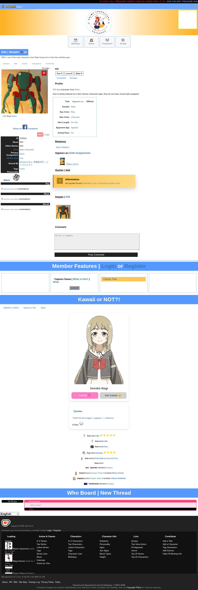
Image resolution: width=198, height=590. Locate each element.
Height (103, 557)
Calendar (41, 560)
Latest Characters (76, 547)
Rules (57, 582)
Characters (107, 43)
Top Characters (75, 544)
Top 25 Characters (139, 557)
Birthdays (75, 43)
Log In (19, 7)
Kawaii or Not (30, 308)
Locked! (74, 288)
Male (15, 63)
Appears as (77, 101)
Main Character (27, 149)
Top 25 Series (137, 554)
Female (24, 63)
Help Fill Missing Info (172, 554)
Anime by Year (43, 563)
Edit (40, 134)
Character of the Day (10, 189)
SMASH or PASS (11, 308)
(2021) (76, 164)
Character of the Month (11, 209)
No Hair (74, 122)
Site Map (23, 582)
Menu (7, 180)
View (31, 509)
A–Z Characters (75, 541)
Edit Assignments (80, 153)
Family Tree (110, 279)
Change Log (34, 582)
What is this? (80, 279)
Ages (102, 547)
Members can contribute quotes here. (101, 183)
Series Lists (42, 554)
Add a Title (167, 541)
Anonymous (34, 501)
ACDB (10, 6)
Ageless (74, 127)
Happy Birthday (112, 458)
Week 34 (9, 553)
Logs (47, 134)
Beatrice (110, 418)
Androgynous (36, 63)
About (5, 582)
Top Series (41, 544)
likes (75, 424)
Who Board (81, 493)
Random (6, 63)
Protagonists (137, 547)
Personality (105, 544)
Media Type (12, 158)
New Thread (115, 493)
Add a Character (170, 544)
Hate (79, 73)
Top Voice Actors (138, 544)
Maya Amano (18, 561)
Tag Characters (170, 547)
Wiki (15, 582)
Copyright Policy (133, 587)
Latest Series (43, 547)
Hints (56, 282)
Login (108, 266)
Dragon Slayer (97, 473)
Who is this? (35, 505)
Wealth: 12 (18, 52)
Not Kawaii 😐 (113, 395)
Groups (73, 78)
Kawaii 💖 (85, 395)
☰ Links (45, 68)
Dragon (110, 468)
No (72, 133)
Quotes (59, 170)
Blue (73, 112)
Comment (61, 78)
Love (69, 73)
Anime (91, 43)
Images (59, 196)
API (10, 582)
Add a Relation (62, 147)
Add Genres (168, 550)
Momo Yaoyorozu (20, 548)
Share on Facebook (25, 129)
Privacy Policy (47, 582)
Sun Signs (104, 550)
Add (67, 170)
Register (135, 266)
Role (16, 149)
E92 (4, 52)
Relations (60, 141)
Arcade (123, 43)
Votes (43, 308)
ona (21, 158)
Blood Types (105, 554)
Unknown (75, 117)
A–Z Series (42, 541)
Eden (14, 116)
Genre (134, 550)
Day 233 (9, 565)
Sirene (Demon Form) (22, 573)
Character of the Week (10, 199)
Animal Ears (50, 63)
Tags (39, 550)
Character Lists (75, 554)
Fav (59, 73)
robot (22, 169)
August (8, 541)
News (39, 557)
